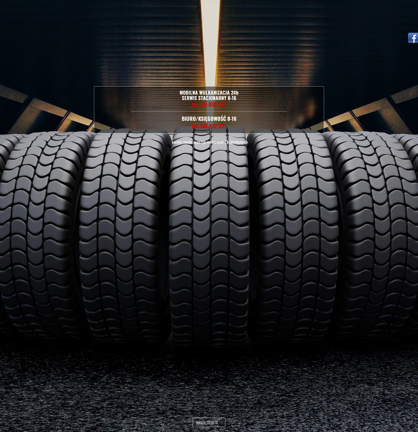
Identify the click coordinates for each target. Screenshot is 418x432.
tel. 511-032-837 (209, 104)
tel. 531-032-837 (209, 126)
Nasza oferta (207, 422)
